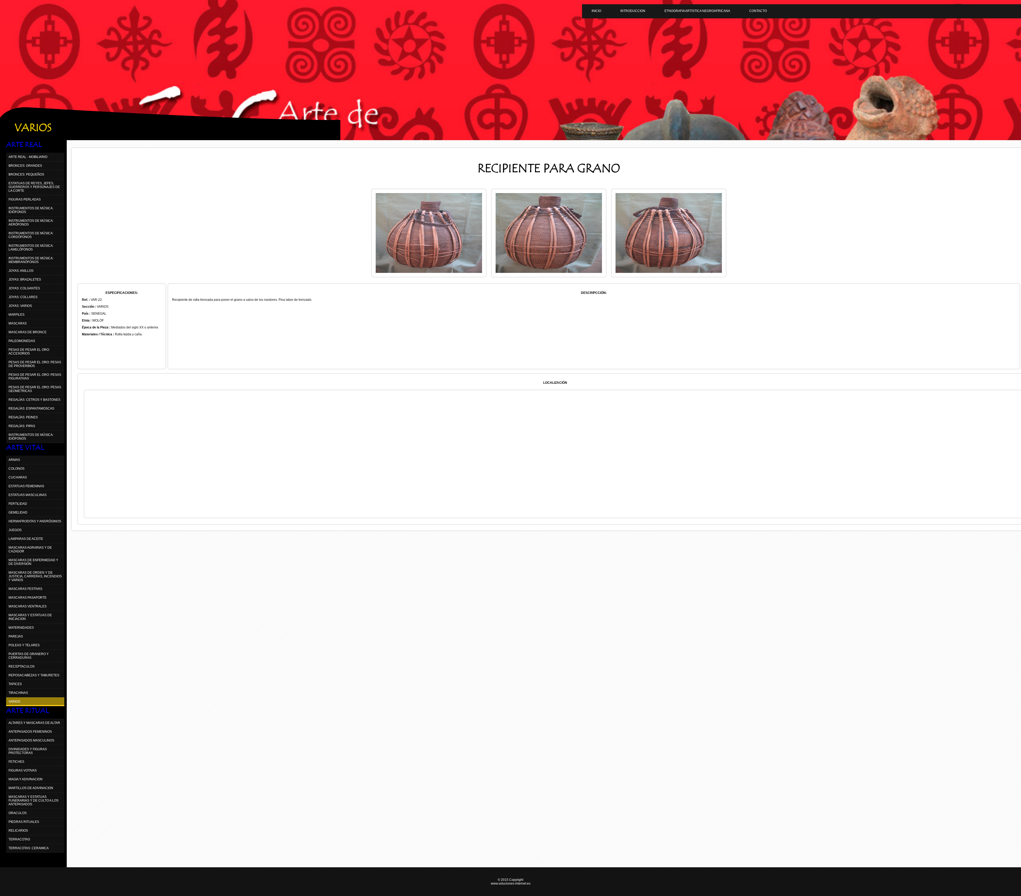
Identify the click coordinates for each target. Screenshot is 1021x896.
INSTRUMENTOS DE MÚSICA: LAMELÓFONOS (31, 247)
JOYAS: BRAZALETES (25, 279)
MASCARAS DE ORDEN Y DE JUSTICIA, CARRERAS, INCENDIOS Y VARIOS (35, 576)
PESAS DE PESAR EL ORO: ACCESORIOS (29, 351)
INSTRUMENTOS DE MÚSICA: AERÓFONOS (31, 222)
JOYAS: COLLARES (23, 297)
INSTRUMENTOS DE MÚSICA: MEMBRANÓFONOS (31, 260)
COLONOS (16, 468)
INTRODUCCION (632, 11)
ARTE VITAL (25, 447)
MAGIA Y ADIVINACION (26, 779)
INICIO (596, 11)
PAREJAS (16, 636)
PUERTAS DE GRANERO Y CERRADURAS (29, 656)
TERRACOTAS (19, 839)
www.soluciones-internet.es (510, 883)
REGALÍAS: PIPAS (22, 426)
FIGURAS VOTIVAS (23, 770)
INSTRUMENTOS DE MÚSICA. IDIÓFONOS (31, 210)
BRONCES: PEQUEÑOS (26, 174)
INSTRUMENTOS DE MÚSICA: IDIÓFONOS (31, 436)
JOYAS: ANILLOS (21, 271)
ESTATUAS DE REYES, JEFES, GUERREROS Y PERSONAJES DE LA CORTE (34, 187)
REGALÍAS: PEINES (23, 417)
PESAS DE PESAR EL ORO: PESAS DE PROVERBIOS (35, 364)
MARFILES (16, 314)
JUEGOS (15, 530)
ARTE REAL (24, 144)
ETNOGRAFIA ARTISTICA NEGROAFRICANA (697, 11)
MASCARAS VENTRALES (28, 606)
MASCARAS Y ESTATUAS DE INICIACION (30, 617)
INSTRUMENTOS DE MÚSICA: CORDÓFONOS (31, 235)
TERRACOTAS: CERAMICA (29, 848)
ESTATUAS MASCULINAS (28, 495)
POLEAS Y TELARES (24, 645)
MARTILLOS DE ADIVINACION (31, 788)
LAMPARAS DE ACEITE (26, 539)
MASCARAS (18, 323)
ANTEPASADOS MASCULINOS (31, 740)
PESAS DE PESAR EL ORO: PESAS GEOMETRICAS (35, 389)
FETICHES (16, 762)
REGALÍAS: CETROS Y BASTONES (34, 400)
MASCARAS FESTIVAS (25, 589)
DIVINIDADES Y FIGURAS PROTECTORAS (28, 751)
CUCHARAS (18, 477)
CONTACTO (758, 11)
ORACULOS (18, 813)
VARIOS (14, 701)
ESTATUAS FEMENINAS (26, 486)
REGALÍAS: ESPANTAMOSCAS (31, 408)
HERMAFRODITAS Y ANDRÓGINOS (35, 521)
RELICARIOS (18, 830)
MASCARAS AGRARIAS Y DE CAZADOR (30, 549)
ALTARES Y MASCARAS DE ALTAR (34, 723)
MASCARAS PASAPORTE (28, 597)
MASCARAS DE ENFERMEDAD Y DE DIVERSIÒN (33, 562)
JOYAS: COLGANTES (24, 288)
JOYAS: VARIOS (20, 306)
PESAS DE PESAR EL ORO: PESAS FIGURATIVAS (35, 376)
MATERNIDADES (21, 628)
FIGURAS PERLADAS (25, 199)
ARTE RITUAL (27, 710)
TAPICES (15, 684)
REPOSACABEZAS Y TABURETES (34, 675)
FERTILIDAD (18, 504)
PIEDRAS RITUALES (24, 822)
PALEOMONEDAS (22, 341)
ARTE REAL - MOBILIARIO (28, 157)
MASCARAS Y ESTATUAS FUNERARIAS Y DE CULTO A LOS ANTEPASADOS (33, 800)
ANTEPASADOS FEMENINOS (30, 732)
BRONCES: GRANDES (25, 166)
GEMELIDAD (18, 512)
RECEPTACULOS (22, 666)
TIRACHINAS (18, 693)
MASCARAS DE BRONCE (28, 332)
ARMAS (14, 460)
